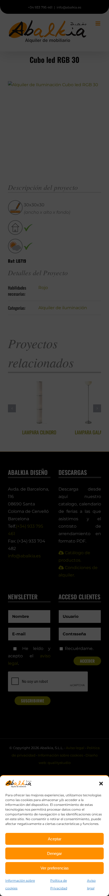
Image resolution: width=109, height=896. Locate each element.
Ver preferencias (54, 868)
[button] (101, 783)
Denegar (54, 853)
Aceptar (54, 839)
